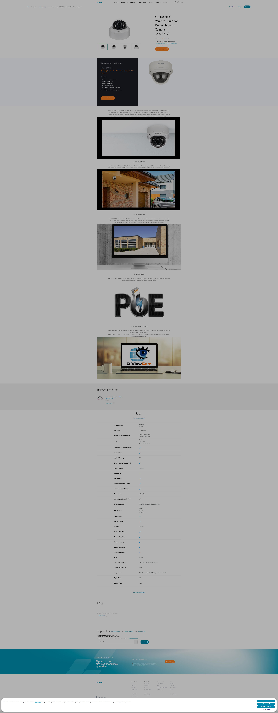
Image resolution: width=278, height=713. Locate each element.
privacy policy (38, 702)
